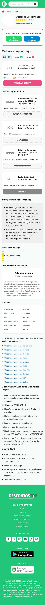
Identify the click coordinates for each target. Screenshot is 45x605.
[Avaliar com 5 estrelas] (3, 251)
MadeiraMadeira (11, 321)
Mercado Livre (10, 325)
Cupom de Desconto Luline (16, 382)
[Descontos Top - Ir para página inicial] (4, 6)
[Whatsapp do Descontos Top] (36, 539)
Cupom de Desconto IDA (15, 378)
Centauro (26, 313)
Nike (6, 329)
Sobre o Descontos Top (22, 516)
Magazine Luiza (29, 321)
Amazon (26, 309)
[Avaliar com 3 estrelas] (3, 256)
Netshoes (26, 325)
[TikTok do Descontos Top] (31, 539)
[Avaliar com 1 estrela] (3, 260)
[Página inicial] (4, 11)
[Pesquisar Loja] (35, 4)
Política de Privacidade (22, 519)
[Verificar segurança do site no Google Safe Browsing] (22, 570)
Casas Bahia (9, 313)
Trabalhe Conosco (22, 526)
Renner (25, 329)
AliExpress (8, 309)
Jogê (16, 11)
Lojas (9, 11)
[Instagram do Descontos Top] (19, 539)
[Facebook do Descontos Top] (8, 539)
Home (22, 509)
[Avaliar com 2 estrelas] (3, 258)
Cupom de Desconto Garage (16, 374)
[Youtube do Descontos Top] (25, 539)
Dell (5, 317)
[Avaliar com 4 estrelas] (3, 253)
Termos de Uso (22, 523)
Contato (23, 512)
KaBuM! (26, 317)
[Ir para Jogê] (8, 20)
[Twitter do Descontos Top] (14, 539)
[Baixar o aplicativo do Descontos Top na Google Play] (22, 554)
